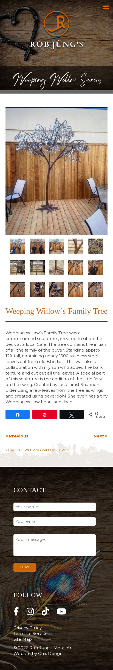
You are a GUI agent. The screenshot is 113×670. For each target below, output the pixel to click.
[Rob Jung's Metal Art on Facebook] (16, 611)
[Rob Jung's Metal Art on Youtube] (61, 611)
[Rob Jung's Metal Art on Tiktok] (45, 611)
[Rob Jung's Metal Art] (56, 33)
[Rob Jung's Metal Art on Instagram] (30, 611)
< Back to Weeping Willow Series (37, 450)
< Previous (17, 436)
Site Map (22, 639)
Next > (101, 436)
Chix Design (50, 653)
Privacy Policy (27, 627)
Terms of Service (30, 633)
